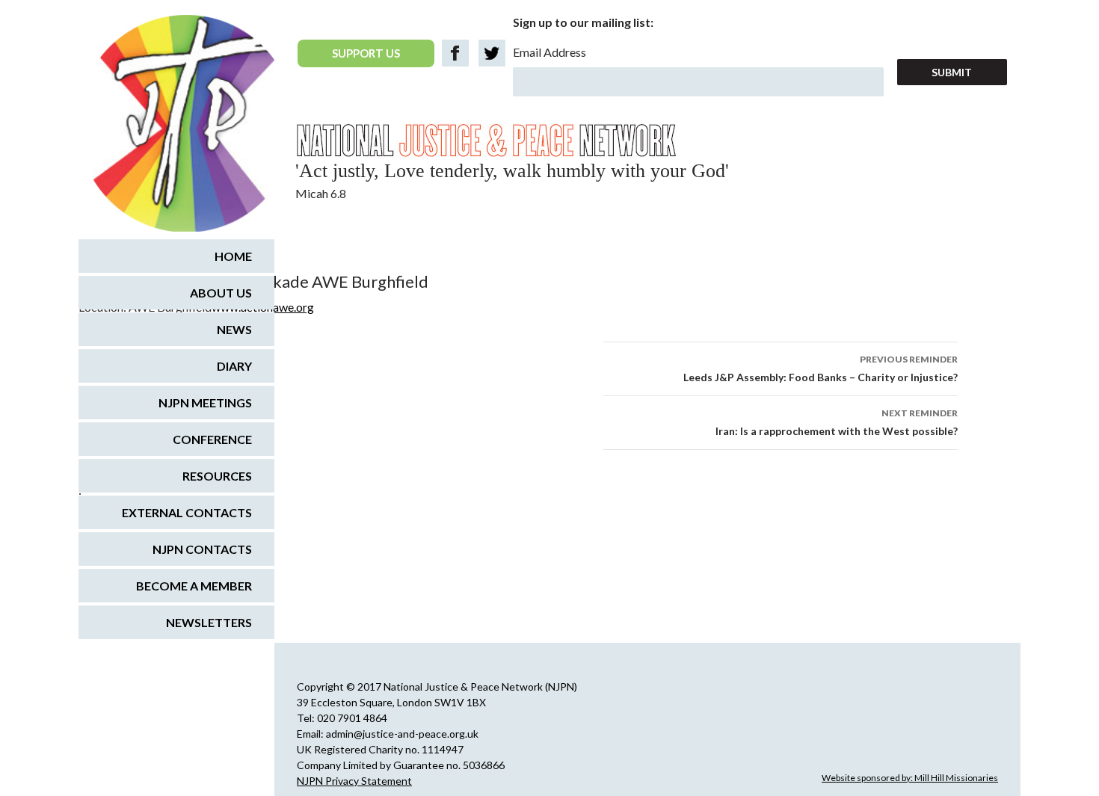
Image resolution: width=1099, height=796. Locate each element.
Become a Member (194, 586)
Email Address (549, 52)
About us (221, 293)
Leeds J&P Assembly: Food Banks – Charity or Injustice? (820, 368)
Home (233, 256)
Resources (217, 476)
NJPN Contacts (202, 549)
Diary (234, 366)
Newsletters (209, 622)
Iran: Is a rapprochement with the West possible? (836, 422)
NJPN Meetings (205, 402)
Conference (212, 439)
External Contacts (187, 512)
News (234, 329)
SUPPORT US (366, 53)
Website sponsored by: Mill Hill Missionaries (910, 777)
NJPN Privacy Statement (354, 780)
